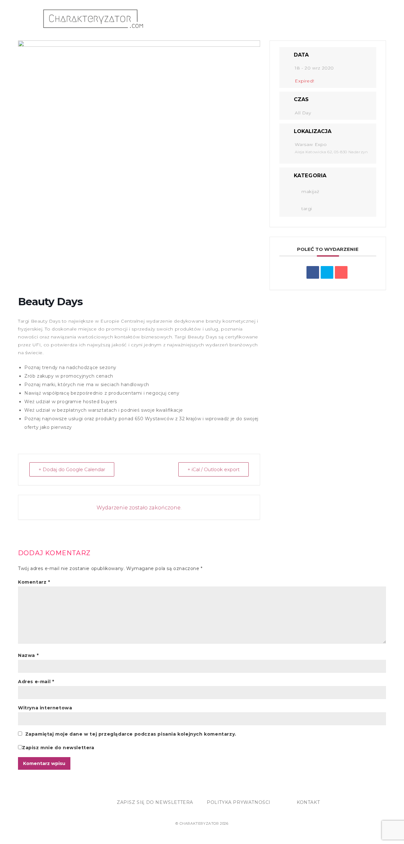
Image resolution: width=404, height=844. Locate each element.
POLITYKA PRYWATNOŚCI (238, 802)
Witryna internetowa (45, 708)
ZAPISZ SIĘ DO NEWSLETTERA (155, 802)
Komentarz (34, 582)
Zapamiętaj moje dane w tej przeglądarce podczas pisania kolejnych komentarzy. (130, 734)
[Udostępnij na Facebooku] (312, 272)
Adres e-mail (36, 681)
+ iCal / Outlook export (213, 469)
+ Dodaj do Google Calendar (72, 469)
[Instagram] (47, 804)
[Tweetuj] (327, 272)
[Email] (341, 272)
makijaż (310, 191)
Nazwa (28, 655)
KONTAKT (308, 802)
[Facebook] (33, 804)
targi (306, 208)
